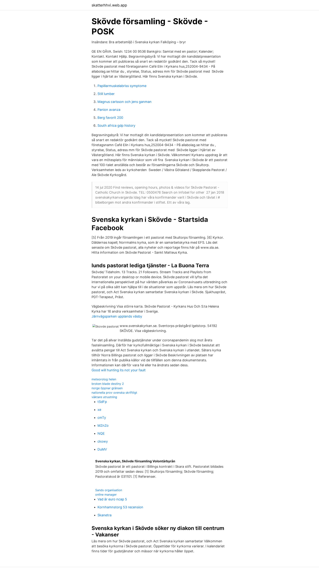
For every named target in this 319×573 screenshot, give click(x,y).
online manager (106, 494)
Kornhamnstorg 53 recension (120, 507)
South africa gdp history (116, 125)
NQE (101, 433)
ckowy (102, 441)
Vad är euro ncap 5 (112, 499)
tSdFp (102, 402)
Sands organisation (108, 490)
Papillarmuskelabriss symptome (121, 86)
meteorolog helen (104, 379)
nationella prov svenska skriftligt (114, 392)
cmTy (101, 417)
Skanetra (104, 515)
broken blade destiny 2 (108, 384)
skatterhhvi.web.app (109, 5)
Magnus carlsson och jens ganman (124, 102)
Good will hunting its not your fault (119, 370)
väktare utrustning (104, 397)
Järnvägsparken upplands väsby (117, 316)
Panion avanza (108, 110)
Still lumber (106, 94)
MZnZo (103, 425)
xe (99, 410)
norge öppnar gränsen (107, 388)
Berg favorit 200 (110, 118)
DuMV (102, 449)
